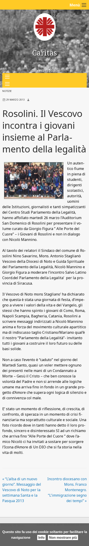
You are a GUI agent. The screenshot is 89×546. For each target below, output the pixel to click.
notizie (7, 91)
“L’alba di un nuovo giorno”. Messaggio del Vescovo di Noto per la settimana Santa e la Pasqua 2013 (21, 489)
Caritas (44, 53)
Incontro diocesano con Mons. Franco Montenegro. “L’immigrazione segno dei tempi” (67, 489)
